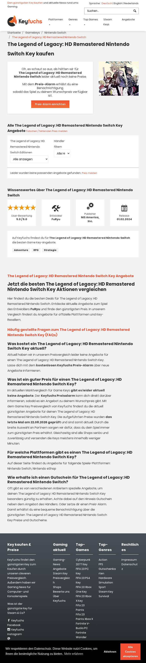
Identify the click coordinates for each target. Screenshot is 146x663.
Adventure (21, 250)
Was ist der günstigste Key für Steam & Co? (19, 608)
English (118, 3)
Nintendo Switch (55, 33)
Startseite (14, 33)
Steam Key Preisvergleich (61, 578)
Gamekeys (32, 33)
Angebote (128, 19)
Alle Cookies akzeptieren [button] (130, 652)
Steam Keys (107, 22)
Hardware (105, 578)
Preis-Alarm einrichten (50, 104)
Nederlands (131, 3)
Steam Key (106, 592)
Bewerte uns (61, 592)
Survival (104, 596)
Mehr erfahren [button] (73, 653)
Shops (57, 587)
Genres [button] (73, 19)
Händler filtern (59, 144)
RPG (36, 250)
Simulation (106, 582)
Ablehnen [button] (110, 651)
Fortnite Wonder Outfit (81, 637)
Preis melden (89, 173)
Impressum (129, 560)
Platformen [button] (55, 19)
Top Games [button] (90, 19)
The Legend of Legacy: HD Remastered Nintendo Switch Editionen (27, 146)
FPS (101, 564)
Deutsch (107, 3)
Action (103, 560)
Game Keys (61, 390)
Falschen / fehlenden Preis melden (46, 131)
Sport (102, 587)
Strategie (50, 250)
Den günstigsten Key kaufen (25, 3)
